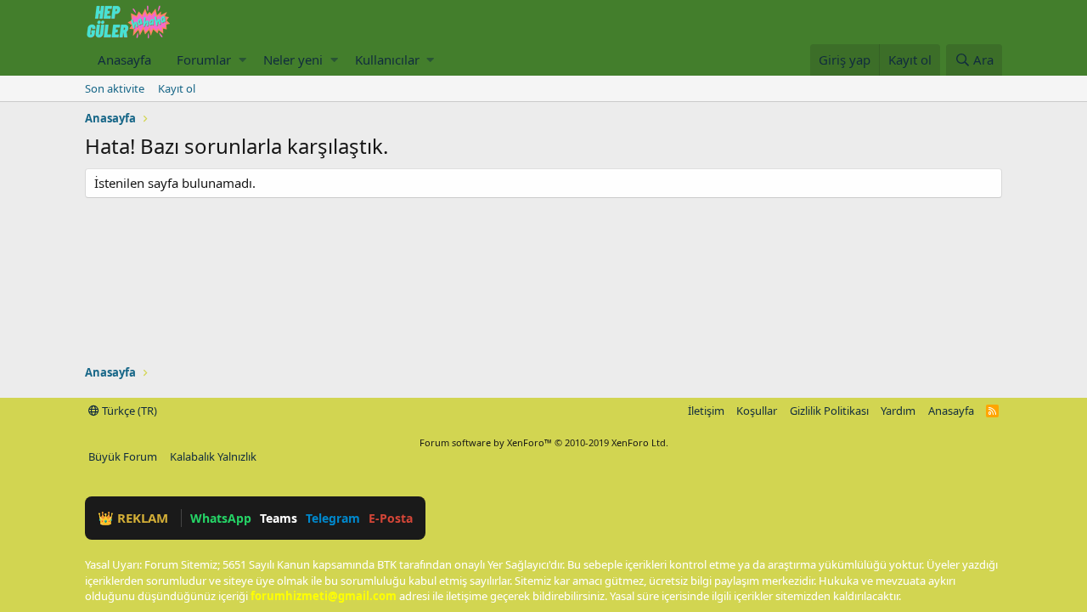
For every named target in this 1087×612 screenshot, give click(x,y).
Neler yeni (293, 59)
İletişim (706, 410)
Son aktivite (114, 88)
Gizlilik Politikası (829, 410)
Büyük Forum (122, 456)
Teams (278, 518)
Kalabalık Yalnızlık (213, 456)
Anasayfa (124, 59)
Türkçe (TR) (128, 410)
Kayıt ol (176, 88)
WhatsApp (220, 518)
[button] (242, 60)
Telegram (333, 518)
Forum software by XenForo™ (544, 442)
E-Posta (391, 518)
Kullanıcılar (387, 59)
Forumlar (204, 59)
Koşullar (756, 410)
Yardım (898, 410)
